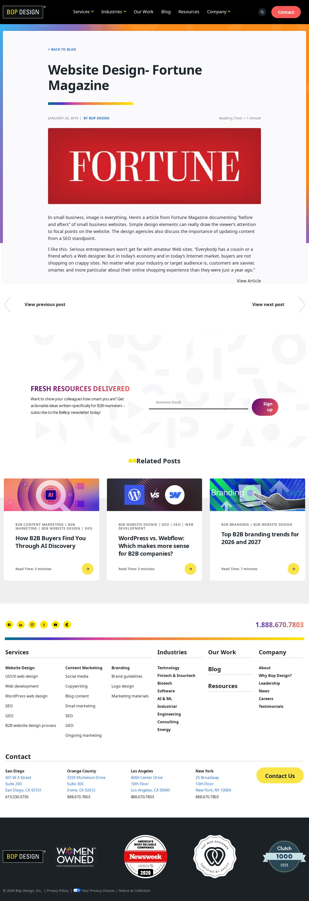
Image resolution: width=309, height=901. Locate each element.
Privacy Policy (57, 890)
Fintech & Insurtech (176, 675)
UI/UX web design (21, 676)
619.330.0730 (16, 796)
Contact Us (280, 776)
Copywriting (76, 686)
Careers (266, 698)
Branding (121, 667)
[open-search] (262, 12)
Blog (166, 11)
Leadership (269, 683)
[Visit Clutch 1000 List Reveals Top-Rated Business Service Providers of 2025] (284, 857)
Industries (111, 11)
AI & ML (164, 698)
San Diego (14, 771)
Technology (168, 667)
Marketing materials (130, 696)
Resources (188, 11)
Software (166, 691)
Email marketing (80, 706)
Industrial (167, 706)
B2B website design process (30, 725)
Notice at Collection (134, 890)
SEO (9, 706)
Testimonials (271, 706)
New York (205, 771)
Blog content (77, 696)
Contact (286, 12)
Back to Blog (63, 49)
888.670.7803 (78, 796)
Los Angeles (142, 771)
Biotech (164, 683)
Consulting (168, 721)
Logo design (123, 686)
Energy (164, 729)
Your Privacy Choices (98, 890)
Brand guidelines (127, 676)
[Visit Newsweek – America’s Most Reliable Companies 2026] (145, 856)
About (265, 667)
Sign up (268, 406)
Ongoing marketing (83, 735)
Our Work (144, 11)
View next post (268, 304)
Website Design (20, 667)
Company (216, 11)
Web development (22, 686)
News (264, 691)
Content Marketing (83, 667)
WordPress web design (26, 696)
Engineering (169, 714)
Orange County (81, 771)
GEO (9, 715)
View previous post (45, 304)
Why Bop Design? (275, 675)
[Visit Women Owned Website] (76, 856)
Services (81, 11)
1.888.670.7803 (279, 624)
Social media (76, 676)
